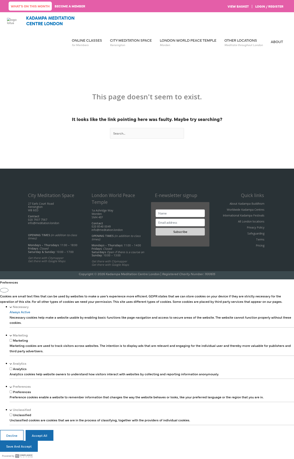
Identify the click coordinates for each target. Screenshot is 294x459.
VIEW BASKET (238, 6)
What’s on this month (30, 6)
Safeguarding (255, 233)
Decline (11, 435)
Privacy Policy (255, 227)
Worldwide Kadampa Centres (245, 209)
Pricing (260, 245)
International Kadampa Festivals (243, 215)
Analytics (19, 363)
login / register (269, 6)
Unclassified (22, 409)
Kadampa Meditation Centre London (50, 20)
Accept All (39, 435)
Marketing (20, 335)
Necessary (21, 306)
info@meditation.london (43, 223)
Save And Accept (19, 446)
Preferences (22, 386)
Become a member (70, 6)
